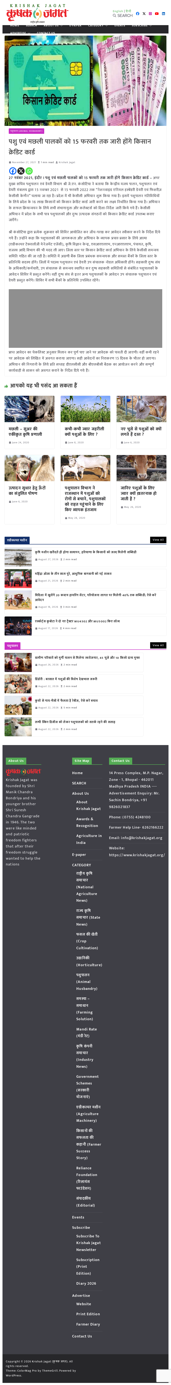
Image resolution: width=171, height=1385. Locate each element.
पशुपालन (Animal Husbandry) (26, 131)
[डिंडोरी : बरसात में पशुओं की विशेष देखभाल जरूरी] (18, 683)
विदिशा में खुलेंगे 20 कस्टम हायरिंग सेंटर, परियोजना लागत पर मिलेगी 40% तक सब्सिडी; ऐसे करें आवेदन (95, 597)
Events (119, 25)
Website (83, 1304)
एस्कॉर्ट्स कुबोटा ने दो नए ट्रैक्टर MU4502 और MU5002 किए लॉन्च (77, 621)
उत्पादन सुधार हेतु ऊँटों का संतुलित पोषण (27, 491)
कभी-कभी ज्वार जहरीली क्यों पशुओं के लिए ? (84, 432)
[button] (61, 25)
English (118, 11)
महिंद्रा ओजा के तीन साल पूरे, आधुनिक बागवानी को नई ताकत (73, 574)
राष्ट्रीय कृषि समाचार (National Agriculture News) (86, 887)
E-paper (75, 25)
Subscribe (140, 25)
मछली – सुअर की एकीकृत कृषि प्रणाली (25, 432)
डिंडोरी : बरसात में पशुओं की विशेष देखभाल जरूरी (66, 679)
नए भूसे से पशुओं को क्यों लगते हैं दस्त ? (141, 432)
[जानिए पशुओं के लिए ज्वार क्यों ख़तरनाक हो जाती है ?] (141, 458)
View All (158, 539)
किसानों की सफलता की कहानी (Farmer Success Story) (88, 1144)
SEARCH (31, 25)
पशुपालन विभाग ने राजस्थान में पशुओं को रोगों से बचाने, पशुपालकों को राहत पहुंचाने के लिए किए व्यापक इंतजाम (85, 499)
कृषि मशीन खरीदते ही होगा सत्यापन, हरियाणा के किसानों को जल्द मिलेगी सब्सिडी (86, 552)
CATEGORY (96, 25)
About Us (51, 25)
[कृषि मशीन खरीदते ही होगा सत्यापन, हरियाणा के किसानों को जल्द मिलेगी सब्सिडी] (18, 557)
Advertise (18, 33)
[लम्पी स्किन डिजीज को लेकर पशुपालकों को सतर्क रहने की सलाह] (18, 726)
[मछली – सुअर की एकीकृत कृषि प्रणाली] (29, 399)
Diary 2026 (86, 1284)
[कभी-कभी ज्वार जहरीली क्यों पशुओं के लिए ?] (85, 399)
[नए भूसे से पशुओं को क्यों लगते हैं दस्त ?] (141, 399)
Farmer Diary (88, 1324)
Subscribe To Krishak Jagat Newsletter (88, 1243)
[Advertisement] (85, 318)
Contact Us (46, 33)
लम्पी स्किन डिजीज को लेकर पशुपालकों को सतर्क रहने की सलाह (75, 722)
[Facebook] (12, 171)
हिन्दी (128, 11)
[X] (21, 171)
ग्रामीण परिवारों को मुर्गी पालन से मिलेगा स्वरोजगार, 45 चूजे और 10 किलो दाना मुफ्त (87, 658)
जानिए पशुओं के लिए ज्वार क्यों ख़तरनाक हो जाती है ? (139, 494)
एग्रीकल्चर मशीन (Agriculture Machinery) (88, 1114)
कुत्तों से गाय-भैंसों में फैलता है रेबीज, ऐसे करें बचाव (66, 701)
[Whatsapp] (29, 171)
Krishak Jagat (67, 162)
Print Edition (88, 1314)
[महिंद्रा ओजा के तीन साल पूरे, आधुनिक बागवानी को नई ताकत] (18, 578)
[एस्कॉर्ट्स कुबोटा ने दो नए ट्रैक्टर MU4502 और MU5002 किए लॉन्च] (18, 625)
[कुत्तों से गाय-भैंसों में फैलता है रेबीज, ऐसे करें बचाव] (18, 705)
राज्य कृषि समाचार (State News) (88, 918)
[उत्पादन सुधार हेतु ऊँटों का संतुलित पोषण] (29, 458)
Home (14, 25)
